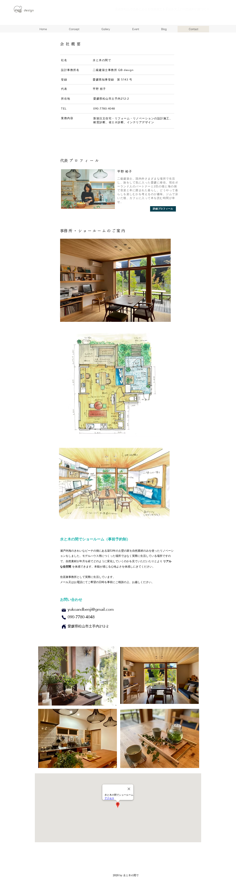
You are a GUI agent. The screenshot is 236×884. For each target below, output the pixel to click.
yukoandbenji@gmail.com (91, 609)
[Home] (63, 626)
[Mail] (63, 610)
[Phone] (63, 617)
